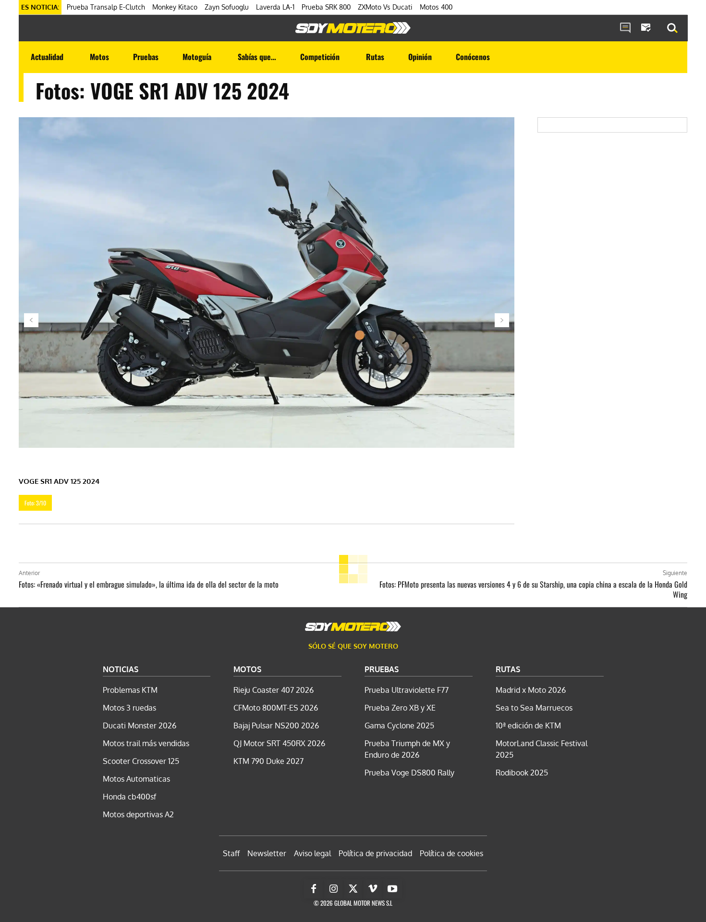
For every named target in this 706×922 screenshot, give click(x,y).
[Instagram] (333, 888)
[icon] (625, 28)
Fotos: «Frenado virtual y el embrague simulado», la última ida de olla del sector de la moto (149, 584)
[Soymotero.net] (353, 28)
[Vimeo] (372, 888)
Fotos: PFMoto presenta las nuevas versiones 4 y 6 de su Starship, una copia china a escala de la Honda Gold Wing (533, 589)
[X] (353, 888)
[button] (672, 28)
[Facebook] (313, 888)
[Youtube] (392, 888)
